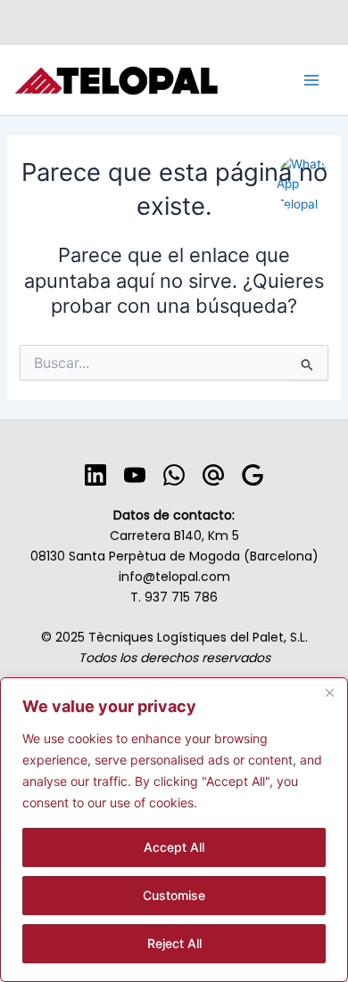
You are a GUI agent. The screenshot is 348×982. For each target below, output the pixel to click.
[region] (174, 829)
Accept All (174, 847)
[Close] (329, 692)
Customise (174, 895)
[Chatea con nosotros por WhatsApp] (303, 165)
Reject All (174, 943)
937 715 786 (181, 597)
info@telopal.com (174, 576)
